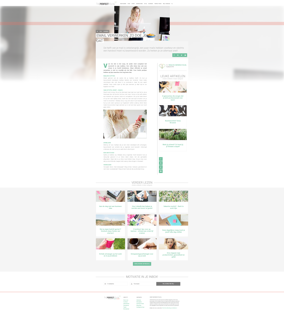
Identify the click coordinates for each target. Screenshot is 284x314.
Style (145, 3)
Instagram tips (140, 307)
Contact (125, 302)
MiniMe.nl (175, 308)
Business (150, 3)
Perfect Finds (157, 3)
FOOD (129, 3)
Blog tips (139, 305)
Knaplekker (123, 3)
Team (124, 307)
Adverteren (126, 303)
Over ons (125, 300)
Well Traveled (166, 3)
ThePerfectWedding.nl (167, 308)
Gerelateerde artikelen (141, 263)
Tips (101, 31)
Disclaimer (126, 309)
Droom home (139, 3)
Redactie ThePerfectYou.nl (177, 65)
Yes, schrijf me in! (168, 283)
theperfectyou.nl (106, 3)
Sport (133, 3)
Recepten (139, 302)
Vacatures (126, 305)
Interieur (139, 300)
